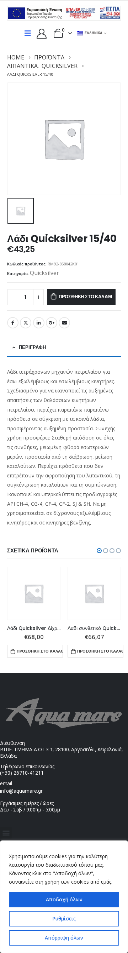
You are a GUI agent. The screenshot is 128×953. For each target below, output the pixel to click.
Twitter (25, 322)
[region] (64, 896)
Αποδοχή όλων (64, 899)
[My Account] (42, 33)
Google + (51, 322)
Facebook (12, 322)
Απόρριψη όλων (64, 937)
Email (64, 322)
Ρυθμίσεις (64, 918)
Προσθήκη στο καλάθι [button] (40, 651)
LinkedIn (38, 322)
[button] (99, 550)
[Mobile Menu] (28, 33)
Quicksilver (44, 273)
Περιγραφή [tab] (32, 347)
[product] (33, 593)
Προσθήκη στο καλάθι (85, 296)
